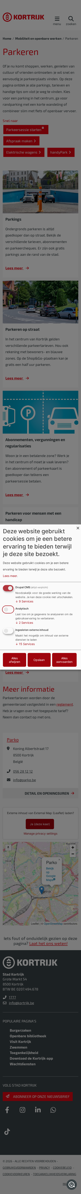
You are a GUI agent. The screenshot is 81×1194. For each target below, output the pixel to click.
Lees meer (10, 575)
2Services (24, 622)
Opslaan (39, 660)
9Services (24, 601)
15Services (25, 643)
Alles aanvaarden (64, 659)
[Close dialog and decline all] (78, 527)
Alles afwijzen (14, 659)
